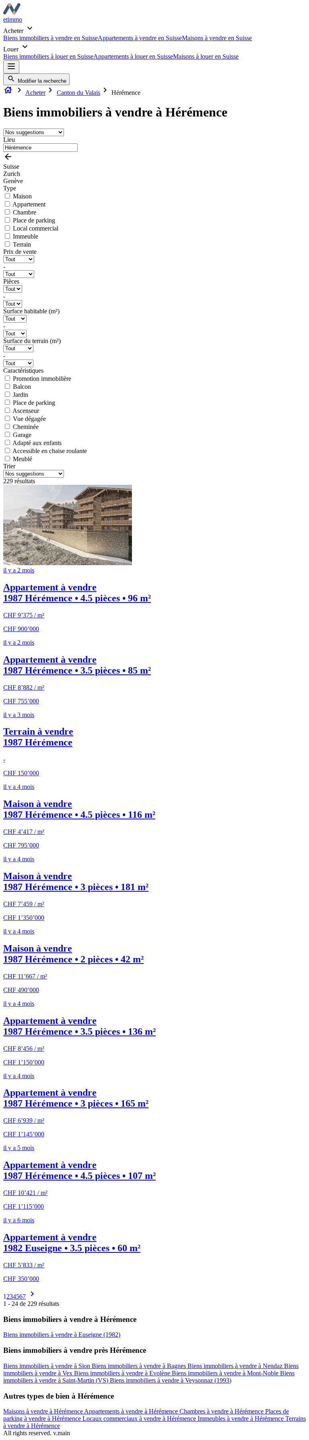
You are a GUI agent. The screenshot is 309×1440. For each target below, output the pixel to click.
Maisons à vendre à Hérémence (43, 1411)
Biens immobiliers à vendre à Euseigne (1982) (61, 1334)
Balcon (22, 386)
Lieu (9, 139)
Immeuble (25, 236)
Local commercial (35, 228)
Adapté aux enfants (37, 442)
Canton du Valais (78, 92)
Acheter (35, 92)
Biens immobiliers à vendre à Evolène (123, 1373)
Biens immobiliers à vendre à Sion (47, 1365)
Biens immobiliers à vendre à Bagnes (139, 1365)
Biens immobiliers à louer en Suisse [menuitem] (48, 56)
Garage (22, 434)
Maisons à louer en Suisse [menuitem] (206, 56)
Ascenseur (25, 410)
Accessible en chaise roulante (49, 450)
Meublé (22, 458)
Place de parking (34, 220)
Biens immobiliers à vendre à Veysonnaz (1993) (170, 1380)
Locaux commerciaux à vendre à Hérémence (140, 1418)
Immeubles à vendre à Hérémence (241, 1418)
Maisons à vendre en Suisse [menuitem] (217, 38)
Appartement (28, 204)
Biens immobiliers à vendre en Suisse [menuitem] (50, 38)
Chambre (24, 212)
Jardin (20, 394)
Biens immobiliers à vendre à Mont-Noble (226, 1373)
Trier (9, 466)
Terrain (22, 244)
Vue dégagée (29, 418)
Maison (22, 196)
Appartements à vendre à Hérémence (131, 1411)
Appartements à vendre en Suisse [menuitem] (140, 38)
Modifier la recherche (41, 81)
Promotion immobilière (42, 378)
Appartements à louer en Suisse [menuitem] (133, 56)
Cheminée (26, 426)
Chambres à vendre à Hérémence (222, 1411)
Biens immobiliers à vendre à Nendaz (235, 1365)
